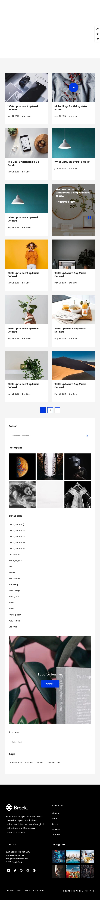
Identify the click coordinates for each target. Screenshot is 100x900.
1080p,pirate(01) (16, 524)
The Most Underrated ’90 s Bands (23, 163)
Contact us (38, 890)
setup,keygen (15, 560)
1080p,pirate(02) (17, 530)
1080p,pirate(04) (17, 542)
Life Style (26, 116)
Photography (15, 615)
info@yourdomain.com (17, 858)
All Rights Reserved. (85, 891)
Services (56, 829)
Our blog (10, 890)
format (40, 762)
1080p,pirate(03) (17, 536)
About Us (56, 813)
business (29, 762)
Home (32, 44)
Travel (12, 572)
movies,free (14, 554)
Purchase (50, 684)
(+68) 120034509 (14, 862)
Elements (43, 44)
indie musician (53, 762)
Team (54, 818)
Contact (56, 834)
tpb (10, 566)
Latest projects (23, 890)
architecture (16, 762)
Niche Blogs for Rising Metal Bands (71, 108)
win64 (11, 602)
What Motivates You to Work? (72, 161)
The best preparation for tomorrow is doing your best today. (73, 193)
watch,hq (13, 584)
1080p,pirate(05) (17, 548)
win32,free (14, 596)
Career (55, 824)
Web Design (14, 590)
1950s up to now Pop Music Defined (23, 108)
